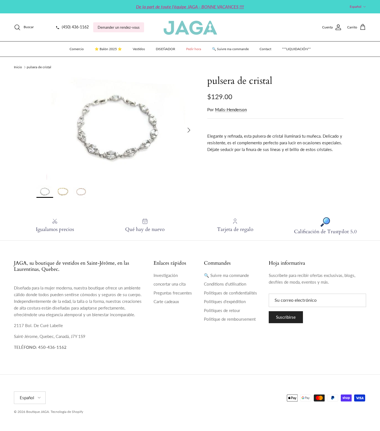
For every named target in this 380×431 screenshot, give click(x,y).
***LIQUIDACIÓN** (296, 49)
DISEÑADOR (165, 49)
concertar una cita (170, 283)
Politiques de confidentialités (230, 292)
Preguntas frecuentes (173, 292)
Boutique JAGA (37, 412)
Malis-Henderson (231, 109)
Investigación (166, 275)
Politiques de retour (222, 310)
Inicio (18, 67)
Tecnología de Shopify (67, 412)
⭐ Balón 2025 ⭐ (108, 49)
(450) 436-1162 (75, 27)
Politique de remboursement (230, 319)
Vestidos (139, 49)
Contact (265, 49)
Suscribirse (286, 317)
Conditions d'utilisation (225, 283)
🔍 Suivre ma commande (230, 49)
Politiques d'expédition (225, 301)
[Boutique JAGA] (190, 27)
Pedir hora (193, 49)
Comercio (77, 49)
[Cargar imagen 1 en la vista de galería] (115, 127)
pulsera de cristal (39, 67)
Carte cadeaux (166, 301)
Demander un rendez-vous (119, 27)
